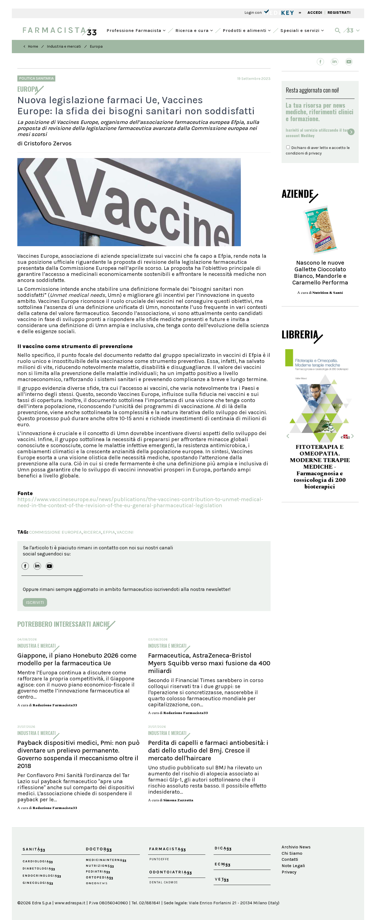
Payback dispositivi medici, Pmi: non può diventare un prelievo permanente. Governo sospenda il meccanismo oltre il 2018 (78, 754)
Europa (96, 46)
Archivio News (296, 847)
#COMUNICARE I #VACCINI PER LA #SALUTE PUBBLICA (320, 464)
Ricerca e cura (192, 30)
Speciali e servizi (300, 30)
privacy (315, 153)
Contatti (290, 859)
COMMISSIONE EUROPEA (55, 532)
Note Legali (293, 865)
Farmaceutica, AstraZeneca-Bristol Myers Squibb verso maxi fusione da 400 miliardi (209, 663)
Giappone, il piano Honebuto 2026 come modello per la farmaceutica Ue (77, 659)
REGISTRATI (339, 12)
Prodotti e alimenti (245, 30)
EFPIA (109, 532)
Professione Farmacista (135, 30)
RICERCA (92, 532)
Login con (253, 12)
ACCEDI (314, 12)
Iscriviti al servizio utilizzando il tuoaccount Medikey (317, 132)
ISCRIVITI (35, 602)
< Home (30, 46)
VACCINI (125, 532)
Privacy (289, 872)
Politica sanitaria (36, 78)
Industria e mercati (64, 46)
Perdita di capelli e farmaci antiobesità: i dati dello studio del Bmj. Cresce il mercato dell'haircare (208, 750)
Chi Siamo (292, 853)
